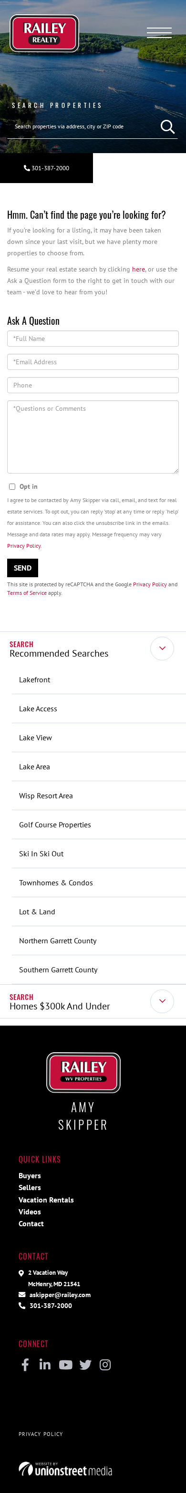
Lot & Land (37, 911)
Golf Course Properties (55, 824)
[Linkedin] (45, 1365)
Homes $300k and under (60, 1006)
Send (22, 567)
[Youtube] (65, 1365)
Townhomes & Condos (56, 882)
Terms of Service (27, 592)
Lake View (35, 737)
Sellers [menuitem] (30, 1187)
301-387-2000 (49, 168)
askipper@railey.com (59, 1294)
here (138, 268)
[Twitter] (85, 1365)
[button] (165, 126)
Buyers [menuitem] (30, 1175)
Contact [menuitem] (31, 1223)
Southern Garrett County (58, 969)
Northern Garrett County (57, 940)
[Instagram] (105, 1365)
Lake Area (34, 766)
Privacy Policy (24, 545)
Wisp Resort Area (46, 795)
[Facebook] (25, 1365)
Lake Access (38, 708)
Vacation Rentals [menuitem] (46, 1199)
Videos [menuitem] (30, 1211)
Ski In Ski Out (41, 853)
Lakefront (34, 679)
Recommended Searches (59, 653)
